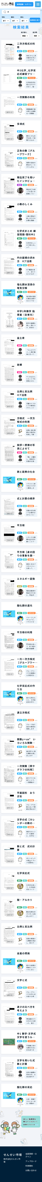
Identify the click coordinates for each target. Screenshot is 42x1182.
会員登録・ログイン (24, 4)
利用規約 (29, 1165)
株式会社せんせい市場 (12, 1160)
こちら (36, 1124)
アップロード (31, 1161)
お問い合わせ (31, 1170)
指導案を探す (35, 20)
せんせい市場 (13, 1155)
